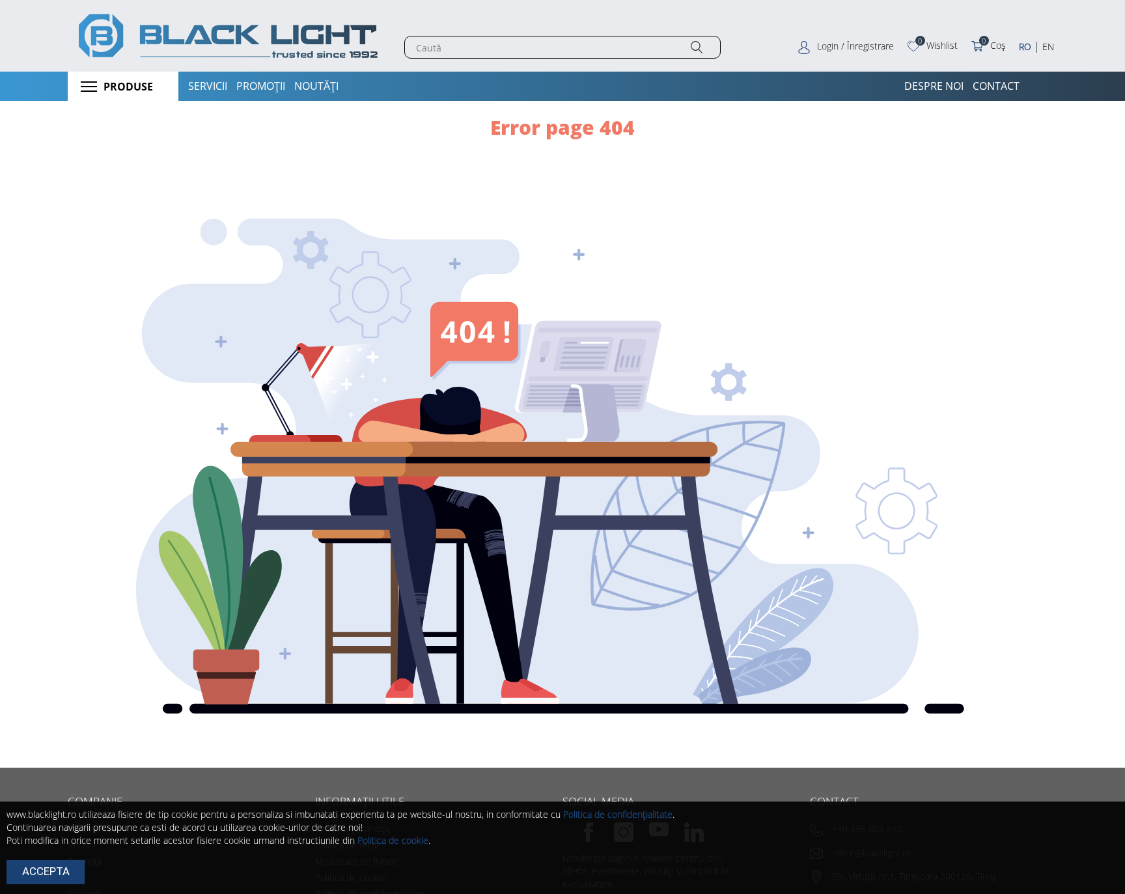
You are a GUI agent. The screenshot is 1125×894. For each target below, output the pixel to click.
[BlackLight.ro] (226, 36)
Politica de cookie (392, 840)
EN (1048, 46)
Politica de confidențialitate (618, 814)
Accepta (46, 871)
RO (1025, 46)
